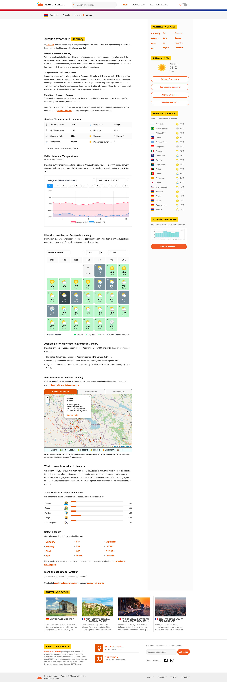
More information (72, 415)
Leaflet (115, 446)
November (110, 550)
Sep (105, 186)
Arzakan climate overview (65, 582)
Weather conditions (60, 391)
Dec (126, 186)
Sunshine (71, 577)
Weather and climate (52, 651)
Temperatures (91, 391)
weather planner (64, 110)
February (50, 546)
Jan (50, 186)
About (150, 677)
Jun (84, 186)
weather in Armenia (95, 582)
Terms (174, 677)
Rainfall (61, 577)
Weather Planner (159, 4)
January (90, 15)
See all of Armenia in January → (64, 385)
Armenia (66, 15)
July (78, 550)
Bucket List (139, 4)
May (77, 186)
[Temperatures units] (184, 4)
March (49, 551)
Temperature (50, 577)
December (110, 555)
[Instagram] (172, 660)
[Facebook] (166, 660)
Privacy (185, 677)
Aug (98, 186)
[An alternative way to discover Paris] (170, 606)
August (79, 555)
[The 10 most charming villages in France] (98, 606)
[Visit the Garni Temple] (61, 606)
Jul (92, 186)
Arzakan (78, 15)
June (78, 546)
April (48, 555)
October (109, 546)
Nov (119, 186)
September (111, 541)
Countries (54, 15)
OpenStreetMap (126, 446)
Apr (71, 186)
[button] (90, 441)
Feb (57, 186)
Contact (162, 677)
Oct (112, 186)
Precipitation (118, 391)
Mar (64, 186)
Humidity (82, 577)
